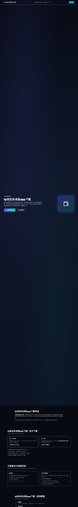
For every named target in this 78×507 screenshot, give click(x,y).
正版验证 (40, 2)
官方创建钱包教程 (25, 498)
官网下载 (71, 2)
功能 (44, 2)
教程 (46, 2)
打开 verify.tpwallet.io (47, 478)
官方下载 (36, 2)
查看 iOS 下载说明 (45, 444)
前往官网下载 (10, 210)
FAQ (49, 2)
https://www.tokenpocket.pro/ (23, 475)
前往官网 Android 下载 (14, 444)
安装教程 (22, 210)
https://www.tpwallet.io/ (20, 477)
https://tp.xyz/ (16, 479)
